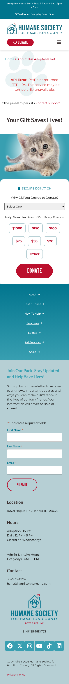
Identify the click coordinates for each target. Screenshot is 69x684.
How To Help (33, 313)
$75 (19, 241)
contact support (48, 103)
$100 (53, 228)
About (33, 351)
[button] (59, 42)
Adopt (33, 294)
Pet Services (33, 342)
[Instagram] (29, 646)
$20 (50, 241)
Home (9, 59)
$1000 (17, 228)
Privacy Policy (16, 674)
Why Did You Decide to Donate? (34, 197)
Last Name (14, 446)
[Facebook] (10, 646)
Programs (32, 323)
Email (11, 462)
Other (35, 254)
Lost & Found (32, 304)
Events (32, 332)
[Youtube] (39, 646)
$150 (35, 228)
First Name (15, 429)
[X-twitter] (20, 646)
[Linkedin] (59, 646)
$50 (34, 241)
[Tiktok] (49, 646)
